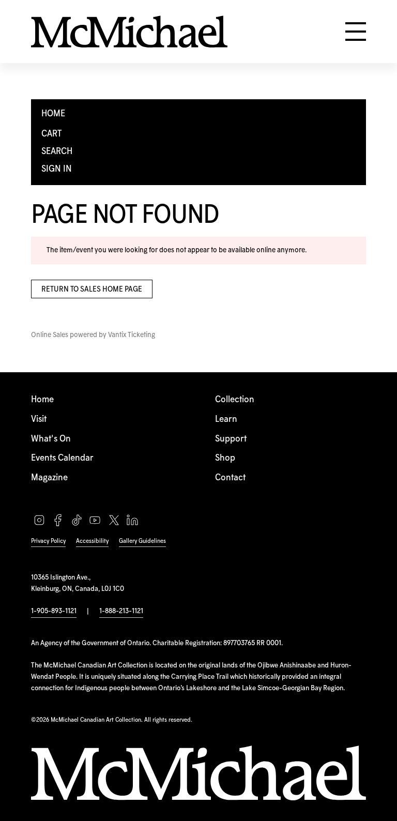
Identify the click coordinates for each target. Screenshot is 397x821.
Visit (39, 419)
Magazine (49, 478)
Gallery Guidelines (142, 541)
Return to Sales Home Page (91, 289)
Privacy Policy (48, 541)
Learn (226, 419)
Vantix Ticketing (131, 335)
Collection (234, 400)
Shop (225, 458)
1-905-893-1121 (54, 611)
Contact (230, 478)
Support (231, 439)
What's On (51, 439)
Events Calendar (62, 458)
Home (42, 400)
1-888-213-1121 (121, 611)
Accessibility (92, 541)
